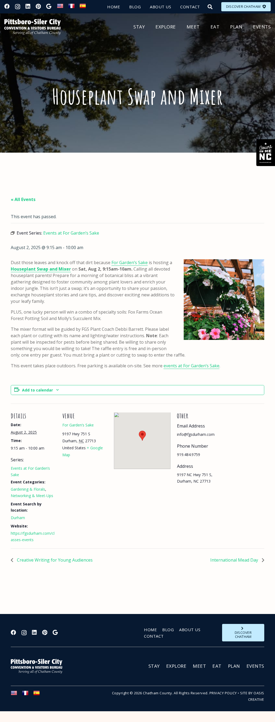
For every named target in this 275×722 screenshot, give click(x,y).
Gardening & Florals (28, 489)
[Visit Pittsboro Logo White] (39, 666)
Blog (168, 629)
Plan (234, 666)
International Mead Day (234, 560)
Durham (18, 517)
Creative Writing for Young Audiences (54, 560)
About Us (189, 629)
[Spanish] (85, 7)
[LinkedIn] (28, 6)
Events (255, 666)
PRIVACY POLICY (223, 693)
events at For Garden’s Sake (191, 366)
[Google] (48, 6)
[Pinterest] (38, 6)
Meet (199, 666)
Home (150, 629)
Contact (154, 636)
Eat (217, 666)
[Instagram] (17, 7)
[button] (210, 6)
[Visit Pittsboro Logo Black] (32, 27)
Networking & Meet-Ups (32, 495)
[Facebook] (7, 6)
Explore (176, 666)
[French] (73, 7)
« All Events (23, 199)
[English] (62, 7)
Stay (154, 666)
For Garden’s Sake (129, 262)
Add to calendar (37, 390)
